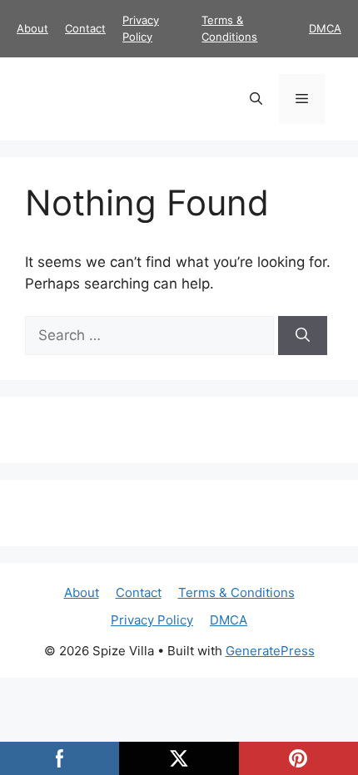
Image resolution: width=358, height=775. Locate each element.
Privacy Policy (152, 620)
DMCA (325, 28)
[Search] (302, 336)
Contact (85, 28)
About (32, 28)
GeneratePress (270, 651)
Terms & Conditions (236, 592)
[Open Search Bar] (256, 99)
